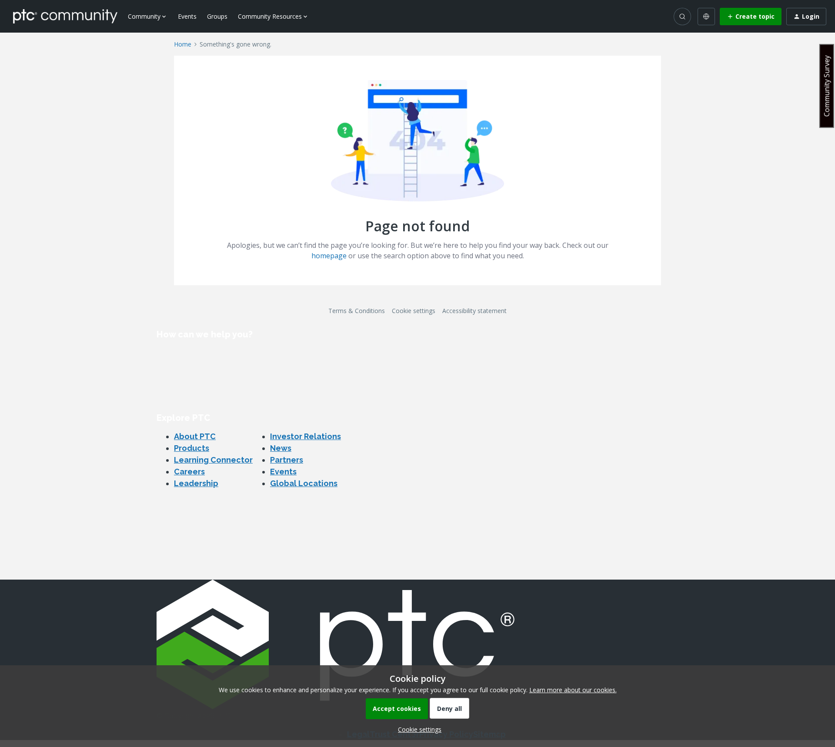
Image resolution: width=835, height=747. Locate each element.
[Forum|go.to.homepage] (65, 16)
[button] (751, 16)
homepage (329, 255)
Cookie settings (413, 311)
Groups (217, 16)
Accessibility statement (474, 311)
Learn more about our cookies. (573, 690)
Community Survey (827, 86)
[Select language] (706, 16)
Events (187, 16)
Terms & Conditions (356, 311)
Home (182, 44)
